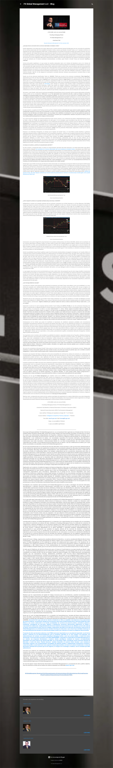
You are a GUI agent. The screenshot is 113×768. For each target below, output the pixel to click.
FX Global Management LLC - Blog (39, 4)
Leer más (87, 715)
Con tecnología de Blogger (57, 757)
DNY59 (60, 760)
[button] (89, 12)
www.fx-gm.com (70, 665)
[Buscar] (92, 4)
